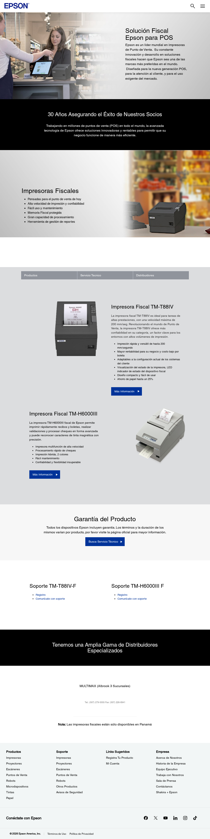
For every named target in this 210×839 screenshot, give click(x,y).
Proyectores (14, 763)
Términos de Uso (56, 833)
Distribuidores (145, 275)
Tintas (10, 792)
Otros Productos (66, 786)
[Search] (192, 6)
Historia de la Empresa (171, 763)
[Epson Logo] (17, 6)
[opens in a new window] (195, 818)
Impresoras (13, 757)
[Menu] (202, 6)
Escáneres (13, 769)
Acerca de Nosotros (169, 757)
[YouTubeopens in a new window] (165, 818)
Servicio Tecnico (90, 275)
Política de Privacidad (82, 833)
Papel (9, 798)
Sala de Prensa (166, 780)
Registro (41, 594)
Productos (30, 275)
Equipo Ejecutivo (167, 769)
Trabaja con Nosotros (170, 775)
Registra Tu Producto (119, 757)
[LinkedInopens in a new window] (175, 818)
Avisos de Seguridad (69, 792)
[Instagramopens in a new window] (185, 818)
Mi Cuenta (112, 763)
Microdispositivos (17, 786)
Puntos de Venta (16, 775)
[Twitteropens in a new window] (155, 818)
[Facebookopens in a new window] (146, 818)
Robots (10, 780)
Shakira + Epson (166, 792)
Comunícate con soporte (50, 598)
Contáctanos (164, 786)
